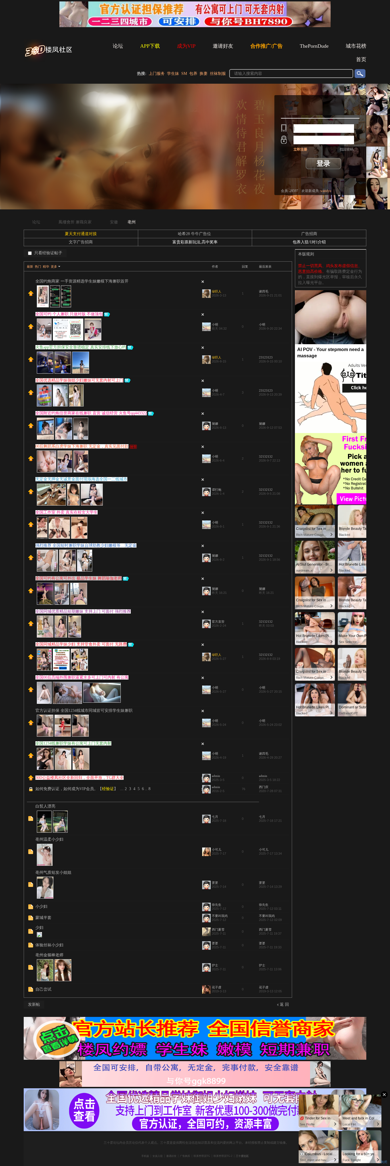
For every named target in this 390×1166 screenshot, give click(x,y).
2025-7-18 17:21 (270, 820)
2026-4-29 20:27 (270, 757)
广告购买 (185, 1156)
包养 (193, 73)
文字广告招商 (81, 242)
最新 (30, 266)
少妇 (39, 927)
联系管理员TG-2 (223, 1156)
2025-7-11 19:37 (270, 933)
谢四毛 (263, 291)
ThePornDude (314, 46)
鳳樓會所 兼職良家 (75, 222)
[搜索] (359, 73)
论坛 (118, 46)
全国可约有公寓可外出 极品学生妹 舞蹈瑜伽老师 (78, 578)
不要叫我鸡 (220, 915)
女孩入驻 (157, 1156)
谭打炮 (216, 489)
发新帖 (34, 1004)
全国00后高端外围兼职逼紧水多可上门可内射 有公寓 (81, 677)
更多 (54, 266)
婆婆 (215, 882)
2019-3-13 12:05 (270, 991)
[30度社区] (49, 61)
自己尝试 (43, 989)
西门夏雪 (218, 929)
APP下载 (150, 46)
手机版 (145, 1156)
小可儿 (216, 849)
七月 (215, 816)
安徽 (114, 222)
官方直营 (218, 621)
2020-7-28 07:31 (270, 791)
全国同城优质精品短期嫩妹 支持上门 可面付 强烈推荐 (83, 611)
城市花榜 (356, 46)
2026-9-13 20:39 (270, 394)
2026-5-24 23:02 (270, 724)
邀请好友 (223, 46)
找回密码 (346, 149)
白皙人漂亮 (45, 806)
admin (216, 776)
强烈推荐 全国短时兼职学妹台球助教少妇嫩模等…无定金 (85, 545)
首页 (361, 59)
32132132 (266, 456)
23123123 (266, 357)
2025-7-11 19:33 (270, 947)
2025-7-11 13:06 (270, 969)
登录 (323, 163)
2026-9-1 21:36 (269, 526)
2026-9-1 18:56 (269, 559)
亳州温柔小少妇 (49, 839)
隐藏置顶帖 (202, 281)
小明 (215, 324)
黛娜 (215, 423)
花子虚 (216, 987)
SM (184, 73)
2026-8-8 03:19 (269, 658)
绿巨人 (216, 291)
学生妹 (173, 73)
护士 (215, 965)
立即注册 (300, 149)
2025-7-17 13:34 (270, 853)
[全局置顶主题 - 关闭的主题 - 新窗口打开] (31, 791)
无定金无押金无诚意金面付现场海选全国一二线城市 (81, 479)
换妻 (204, 73)
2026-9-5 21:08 (269, 493)
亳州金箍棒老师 (49, 955)
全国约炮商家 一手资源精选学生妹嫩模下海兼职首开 (81, 281)
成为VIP (186, 46)
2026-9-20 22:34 (270, 328)
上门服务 (157, 73)
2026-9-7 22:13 (269, 460)
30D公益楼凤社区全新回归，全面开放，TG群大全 (79, 778)
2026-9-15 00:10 (270, 361)
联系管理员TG (202, 1156)
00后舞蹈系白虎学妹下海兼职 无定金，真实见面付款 (81, 446)
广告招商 (309, 234)
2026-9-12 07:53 (270, 427)
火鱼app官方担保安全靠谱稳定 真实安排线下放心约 (80, 347)
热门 (38, 266)
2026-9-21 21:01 (270, 295)
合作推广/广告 (266, 46)
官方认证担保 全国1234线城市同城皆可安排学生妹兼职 (83, 710)
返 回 (284, 1004)
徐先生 (216, 904)
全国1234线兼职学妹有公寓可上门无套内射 (73, 743)
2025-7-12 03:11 (270, 908)
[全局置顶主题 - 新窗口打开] (30, 294)
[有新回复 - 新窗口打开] (30, 820)
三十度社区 (242, 1156)
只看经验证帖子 (47, 253)
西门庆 (263, 787)
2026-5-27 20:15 (270, 691)
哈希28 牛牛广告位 (195, 234)
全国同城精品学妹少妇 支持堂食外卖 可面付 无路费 (81, 644)
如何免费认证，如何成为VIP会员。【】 (76, 789)
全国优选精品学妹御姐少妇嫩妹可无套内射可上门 (79, 380)
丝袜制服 (218, 73)
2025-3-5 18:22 (269, 780)
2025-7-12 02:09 (270, 919)
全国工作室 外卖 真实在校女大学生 (66, 512)
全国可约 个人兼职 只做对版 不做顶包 (69, 314)
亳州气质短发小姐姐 (53, 872)
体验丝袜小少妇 (49, 945)
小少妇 (41, 906)
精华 (46, 266)
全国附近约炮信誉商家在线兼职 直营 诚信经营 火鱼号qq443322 (91, 413)
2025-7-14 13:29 (270, 886)
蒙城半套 (43, 917)
